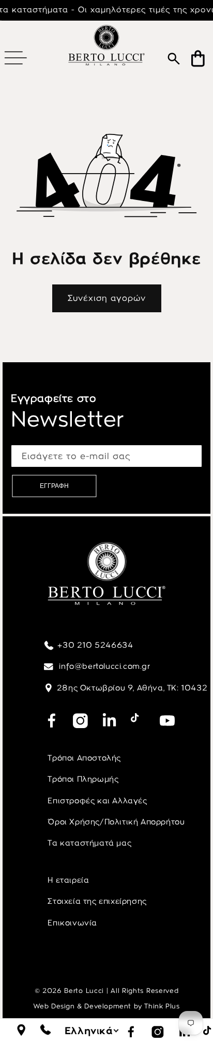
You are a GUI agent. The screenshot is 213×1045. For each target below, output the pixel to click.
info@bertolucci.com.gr (103, 666)
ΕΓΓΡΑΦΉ (54, 486)
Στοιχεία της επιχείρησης (97, 901)
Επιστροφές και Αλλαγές (97, 801)
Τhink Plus (161, 1006)
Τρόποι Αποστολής (84, 758)
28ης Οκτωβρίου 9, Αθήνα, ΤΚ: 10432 (132, 688)
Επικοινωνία (72, 923)
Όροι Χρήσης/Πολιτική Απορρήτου (116, 822)
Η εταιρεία (68, 880)
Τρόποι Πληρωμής (83, 779)
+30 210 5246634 (95, 645)
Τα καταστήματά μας (89, 843)
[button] (15, 57)
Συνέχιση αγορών (107, 298)
